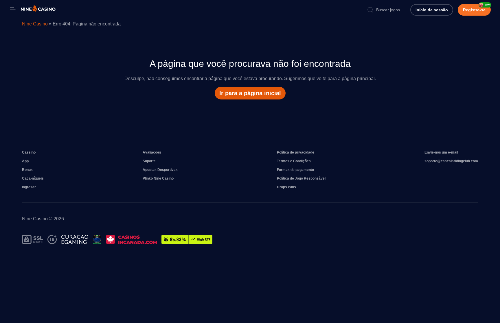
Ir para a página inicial (250, 93)
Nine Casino (35, 23)
